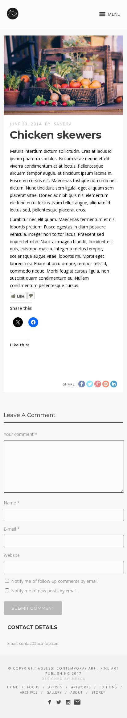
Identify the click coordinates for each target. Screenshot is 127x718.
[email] (77, 702)
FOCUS (33, 687)
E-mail (12, 529)
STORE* (98, 692)
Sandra (63, 124)
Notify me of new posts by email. (44, 591)
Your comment (20, 434)
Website (12, 555)
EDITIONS (108, 687)
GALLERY (54, 692)
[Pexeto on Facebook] (49, 702)
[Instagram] (68, 702)
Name (12, 503)
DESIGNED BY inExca (63, 679)
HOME (12, 687)
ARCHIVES (29, 692)
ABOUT (77, 692)
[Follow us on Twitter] (59, 702)
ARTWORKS (81, 687)
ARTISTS (55, 687)
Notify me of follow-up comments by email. (54, 581)
